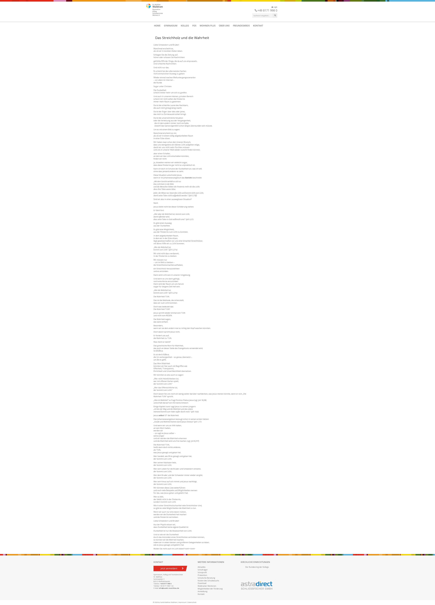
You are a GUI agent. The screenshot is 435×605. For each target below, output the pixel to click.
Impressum (182, 602)
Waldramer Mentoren (207, 586)
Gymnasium (170, 25)
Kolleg (185, 25)
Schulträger (203, 569)
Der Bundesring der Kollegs (257, 567)
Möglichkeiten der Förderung (210, 588)
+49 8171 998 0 (165, 584)
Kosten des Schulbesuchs (208, 580)
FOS (194, 25)
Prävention (202, 575)
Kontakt (258, 25)
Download (202, 583)
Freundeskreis (241, 25)
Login (275, 7)
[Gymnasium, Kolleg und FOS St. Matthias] (156, 10)
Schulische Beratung (206, 578)
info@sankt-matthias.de (169, 588)
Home (157, 25)
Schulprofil (202, 572)
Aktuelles (201, 567)
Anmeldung (202, 591)
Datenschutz (192, 602)
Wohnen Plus (207, 25)
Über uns (224, 25)
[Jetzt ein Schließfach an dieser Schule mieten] (258, 586)
